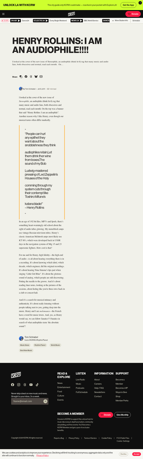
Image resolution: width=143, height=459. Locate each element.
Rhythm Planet (40, 345)
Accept (137, 454)
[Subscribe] (45, 401)
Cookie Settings (123, 441)
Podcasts (80, 388)
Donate (135, 14)
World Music (55, 345)
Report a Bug (59, 438)
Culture (60, 395)
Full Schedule (82, 392)
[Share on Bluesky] (36, 77)
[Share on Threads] (31, 77)
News (59, 383)
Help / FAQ (99, 388)
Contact (98, 396)
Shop (118, 396)
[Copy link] (21, 77)
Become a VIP (122, 388)
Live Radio (80, 379)
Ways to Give (121, 392)
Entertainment (63, 387)
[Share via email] (41, 76)
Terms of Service (89, 438)
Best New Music (26, 350)
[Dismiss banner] (140, 2)
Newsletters (99, 392)
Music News (24, 345)
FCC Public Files (121, 438)
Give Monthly (122, 415)
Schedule (136, 21)
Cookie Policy (105, 438)
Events (60, 400)
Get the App (128, 5)
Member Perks (122, 400)
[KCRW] (16, 377)
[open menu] (4, 14)
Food (59, 391)
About (97, 379)
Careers (98, 384)
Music (78, 384)
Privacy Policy (72, 438)
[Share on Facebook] (26, 77)
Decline (124, 454)
